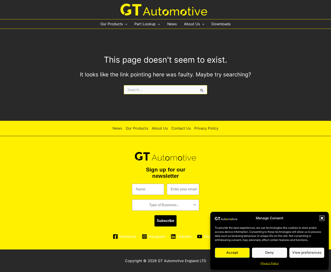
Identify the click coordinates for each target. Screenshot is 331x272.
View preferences (306, 252)
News (172, 24)
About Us (192, 24)
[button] (322, 218)
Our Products (111, 24)
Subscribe (165, 221)
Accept (232, 252)
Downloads (221, 24)
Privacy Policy (270, 263)
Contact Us (181, 128)
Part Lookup (145, 24)
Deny (269, 252)
